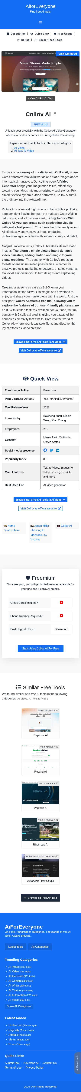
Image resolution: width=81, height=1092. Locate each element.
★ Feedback (77, 1063)
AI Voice (19, 999)
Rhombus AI (40, 844)
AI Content (20, 980)
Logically (21, 1030)
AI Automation (22, 995)
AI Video (19, 147)
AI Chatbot (20, 990)
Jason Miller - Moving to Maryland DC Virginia (40, 532)
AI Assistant (21, 976)
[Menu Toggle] (40, 22)
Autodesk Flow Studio (40, 880)
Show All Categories (19, 1006)
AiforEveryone (41, 6)
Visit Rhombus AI (47, 820)
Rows (19, 1044)
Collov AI (38, 114)
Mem (18, 1039)
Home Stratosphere (12, 528)
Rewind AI (40, 771)
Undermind (22, 1025)
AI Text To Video (24, 150)
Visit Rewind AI (48, 747)
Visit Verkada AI (47, 783)
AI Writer (19, 985)
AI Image (19, 966)
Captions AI (41, 735)
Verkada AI (40, 808)
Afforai (19, 1034)
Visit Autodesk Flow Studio (41, 856)
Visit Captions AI (47, 711)
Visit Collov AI (67, 53)
